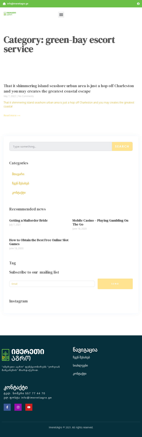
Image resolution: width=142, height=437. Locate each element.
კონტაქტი (19, 192)
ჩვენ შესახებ (20, 183)
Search (122, 146)
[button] (61, 15)
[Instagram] (17, 407)
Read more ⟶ (12, 115)
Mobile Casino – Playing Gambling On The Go (100, 222)
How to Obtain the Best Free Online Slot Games (38, 242)
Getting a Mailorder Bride (28, 220)
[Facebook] (138, 4)
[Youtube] (28, 407)
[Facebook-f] (7, 407)
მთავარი (18, 174)
